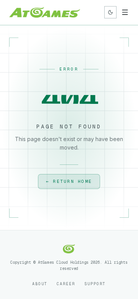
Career (66, 283)
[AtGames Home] (44, 12)
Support (95, 283)
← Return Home (69, 181)
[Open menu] (125, 12)
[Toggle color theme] (110, 12)
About (40, 283)
